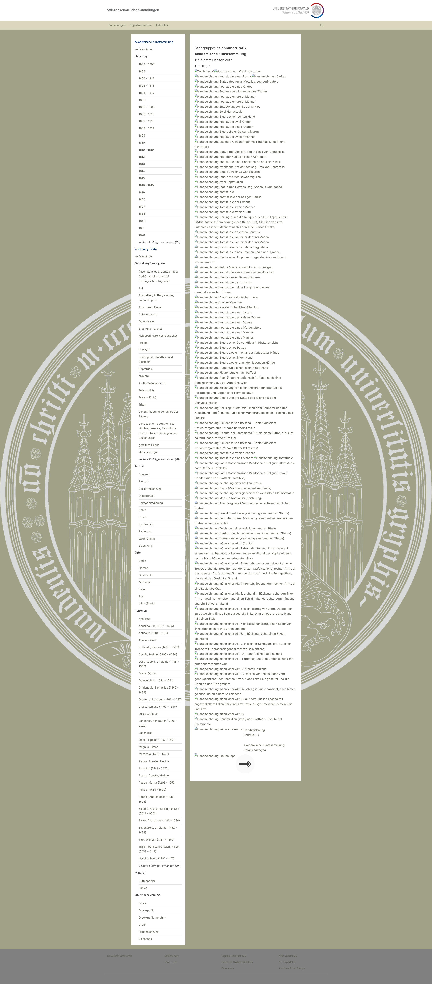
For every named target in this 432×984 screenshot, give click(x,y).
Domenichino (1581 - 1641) (156, 680)
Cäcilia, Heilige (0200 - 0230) (158, 654)
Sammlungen (117, 25)
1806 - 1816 (146, 85)
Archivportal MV (288, 955)
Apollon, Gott (147, 640)
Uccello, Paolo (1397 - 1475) (157, 858)
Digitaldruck (146, 495)
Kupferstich (146, 524)
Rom (141, 596)
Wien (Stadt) (147, 603)
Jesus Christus (148, 713)
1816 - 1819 (146, 185)
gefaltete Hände (149, 445)
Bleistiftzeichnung (150, 488)
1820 (142, 199)
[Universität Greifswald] (264, 10)
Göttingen (145, 582)
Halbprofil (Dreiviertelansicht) (158, 335)
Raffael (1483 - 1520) (152, 789)
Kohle (142, 510)
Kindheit (144, 350)
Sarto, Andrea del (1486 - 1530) (159, 820)
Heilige (143, 342)
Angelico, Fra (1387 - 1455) (156, 626)
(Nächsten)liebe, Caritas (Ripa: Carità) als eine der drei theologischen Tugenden (158, 276)
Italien (142, 589)
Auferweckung (148, 314)
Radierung (145, 531)
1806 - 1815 (146, 78)
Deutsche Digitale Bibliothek (237, 962)
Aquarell (144, 474)
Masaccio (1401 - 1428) (154, 754)
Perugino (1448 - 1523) (154, 768)
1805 (142, 71)
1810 (142, 142)
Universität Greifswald (119, 955)
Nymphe (144, 376)
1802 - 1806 (146, 64)
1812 (142, 156)
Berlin (142, 560)
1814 (142, 171)
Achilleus (144, 619)
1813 (142, 164)
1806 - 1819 (146, 93)
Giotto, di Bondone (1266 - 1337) (160, 699)
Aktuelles (161, 25)
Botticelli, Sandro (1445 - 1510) (159, 647)
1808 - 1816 (146, 121)
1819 (142, 192)
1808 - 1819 (146, 128)
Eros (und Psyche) (150, 328)
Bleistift (143, 481)
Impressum (170, 962)
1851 (142, 228)
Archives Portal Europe (292, 968)
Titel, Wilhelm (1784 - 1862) (156, 839)
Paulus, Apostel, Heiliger (154, 761)
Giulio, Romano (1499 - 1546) (158, 706)
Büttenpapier (147, 881)
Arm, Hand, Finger (150, 307)
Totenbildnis (146, 390)
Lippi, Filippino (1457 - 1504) (157, 740)
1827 (142, 206)
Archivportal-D (287, 962)
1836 (142, 213)
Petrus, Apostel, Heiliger (154, 775)
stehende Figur (148, 452)
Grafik (142, 924)
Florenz (143, 568)
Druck (142, 903)
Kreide (143, 517)
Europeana (228, 968)
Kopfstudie (146, 369)
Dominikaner (147, 321)
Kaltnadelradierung (151, 503)
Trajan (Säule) (147, 397)
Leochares (145, 732)
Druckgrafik (146, 910)
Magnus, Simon (148, 747)
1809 (142, 135)
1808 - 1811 (146, 114)
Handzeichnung (149, 931)
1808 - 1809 (146, 107)
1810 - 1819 (146, 149)
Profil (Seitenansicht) (152, 383)
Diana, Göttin (147, 673)
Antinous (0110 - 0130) (153, 633)
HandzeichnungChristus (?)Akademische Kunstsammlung (264, 740)
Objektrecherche (140, 25)
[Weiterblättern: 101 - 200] (245, 764)
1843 (142, 221)
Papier (143, 888)
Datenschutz (171, 955)
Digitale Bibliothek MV (234, 955)
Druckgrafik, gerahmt (152, 917)
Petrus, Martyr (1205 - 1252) (157, 782)
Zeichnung (145, 545)
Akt (141, 288)
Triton (142, 404)
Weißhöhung (147, 538)
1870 (142, 235)
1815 (142, 178)
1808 (142, 100)
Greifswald (145, 575)
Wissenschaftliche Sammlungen (133, 10)
